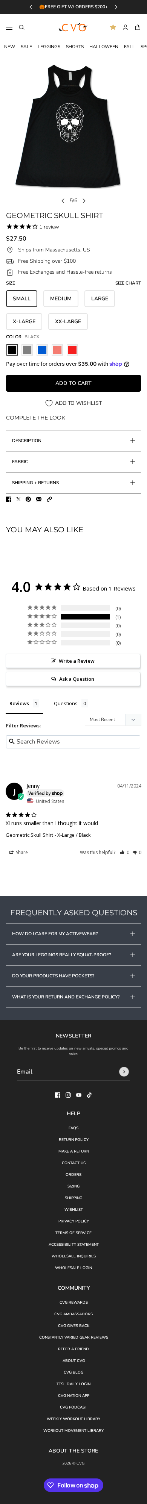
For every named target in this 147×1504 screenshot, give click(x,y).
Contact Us (74, 1163)
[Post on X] (18, 499)
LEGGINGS (49, 47)
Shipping (73, 1198)
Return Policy (74, 1139)
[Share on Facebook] (9, 499)
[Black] (12, 349)
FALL (129, 47)
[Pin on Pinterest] (28, 499)
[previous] (31, 7)
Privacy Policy (73, 1221)
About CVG (74, 1360)
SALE (26, 47)
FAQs (73, 1128)
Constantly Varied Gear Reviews (73, 1337)
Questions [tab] (66, 703)
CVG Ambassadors (73, 1314)
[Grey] (27, 349)
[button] (49, 499)
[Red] (72, 349)
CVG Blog (73, 1372)
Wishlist (73, 1209)
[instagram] (68, 1095)
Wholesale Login (73, 1268)
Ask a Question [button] (76, 679)
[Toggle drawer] (9, 27)
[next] (116, 7)
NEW (9, 47)
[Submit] (124, 1072)
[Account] (125, 27)
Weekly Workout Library (73, 1419)
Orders (73, 1174)
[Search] (21, 27)
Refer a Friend (73, 1349)
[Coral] (57, 349)
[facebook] (58, 1095)
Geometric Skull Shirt (29, 835)
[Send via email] (39, 499)
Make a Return (73, 1151)
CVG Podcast (73, 1407)
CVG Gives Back (73, 1325)
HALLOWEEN (103, 47)
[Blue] (42, 349)
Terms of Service (73, 1233)
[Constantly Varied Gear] (73, 27)
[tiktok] (89, 1095)
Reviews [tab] (19, 703)
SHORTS (75, 47)
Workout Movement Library (73, 1430)
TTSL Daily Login (73, 1384)
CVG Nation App (73, 1395)
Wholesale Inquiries (74, 1256)
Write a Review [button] (77, 660)
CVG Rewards (74, 1302)
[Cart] (138, 27)
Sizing (73, 1186)
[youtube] (79, 1095)
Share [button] (21, 852)
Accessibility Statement (74, 1244)
